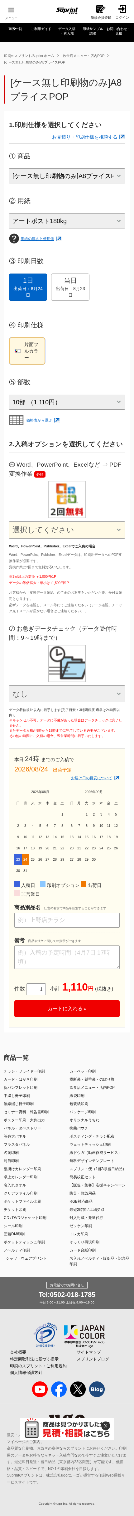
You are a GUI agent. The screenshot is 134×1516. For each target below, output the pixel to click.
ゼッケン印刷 (80, 1226)
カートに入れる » (67, 1008)
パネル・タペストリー (22, 1128)
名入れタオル (15, 1185)
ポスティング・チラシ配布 (91, 1136)
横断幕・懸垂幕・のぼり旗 (91, 1079)
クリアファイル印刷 (20, 1193)
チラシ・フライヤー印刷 (24, 1071)
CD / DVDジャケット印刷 (25, 1218)
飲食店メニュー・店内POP (83, 56)
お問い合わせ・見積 (119, 31)
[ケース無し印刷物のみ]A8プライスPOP (34, 62)
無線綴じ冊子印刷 (19, 1104)
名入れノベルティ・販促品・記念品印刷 (99, 1261)
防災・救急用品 (82, 1193)
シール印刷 (13, 1226)
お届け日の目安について (91, 778)
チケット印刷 (15, 1209)
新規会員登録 (101, 17)
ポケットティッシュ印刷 (24, 1242)
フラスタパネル (17, 1144)
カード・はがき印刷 (20, 1079)
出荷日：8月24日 (28, 287)
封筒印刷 (11, 1161)
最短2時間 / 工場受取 (86, 1209)
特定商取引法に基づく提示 (34, 1359)
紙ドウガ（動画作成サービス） (95, 1152)
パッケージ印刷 (82, 1112)
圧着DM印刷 (14, 1234)
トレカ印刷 (78, 1234)
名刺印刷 (11, 1152)
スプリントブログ (93, 1359)
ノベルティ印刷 (17, 1250)
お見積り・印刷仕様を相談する (84, 137)
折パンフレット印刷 (20, 1087)
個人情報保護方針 (26, 1372)
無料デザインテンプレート (91, 1161)
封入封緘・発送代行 (86, 1218)
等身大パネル (15, 1136)
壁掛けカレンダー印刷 (22, 1169)
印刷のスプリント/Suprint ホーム (29, 56)
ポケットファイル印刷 (22, 1201)
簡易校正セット (82, 1177)
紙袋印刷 (76, 1095)
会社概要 (18, 1352)
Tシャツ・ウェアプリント (25, 1258)
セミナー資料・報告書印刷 (26, 1112)
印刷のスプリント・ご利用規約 (38, 1366)
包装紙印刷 (78, 1104)
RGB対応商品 (81, 1201)
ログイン (122, 17)
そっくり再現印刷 (84, 1242)
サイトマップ (89, 1352)
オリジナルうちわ (84, 1120)
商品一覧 (15, 29)
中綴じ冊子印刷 (17, 1095)
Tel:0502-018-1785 (67, 1294)
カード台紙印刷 (82, 1250)
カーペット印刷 (82, 1071)
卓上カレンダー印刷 (20, 1177)
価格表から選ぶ (39, 420)
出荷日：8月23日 (70, 287)
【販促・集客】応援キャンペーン (97, 1185)
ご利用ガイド (41, 29)
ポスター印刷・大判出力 (24, 1120)
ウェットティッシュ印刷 (90, 1144)
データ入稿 (66, 31)
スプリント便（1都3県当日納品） (97, 1169)
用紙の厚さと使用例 (37, 239)
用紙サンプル (93, 31)
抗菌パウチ (78, 1128)
